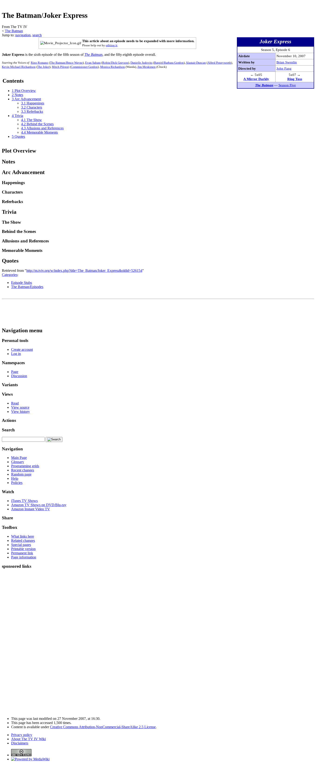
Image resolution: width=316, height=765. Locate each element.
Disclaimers (19, 743)
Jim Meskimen (146, 67)
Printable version (23, 549)
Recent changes (22, 470)
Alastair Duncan (196, 62)
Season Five (287, 85)
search (37, 35)
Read (15, 403)
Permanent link (22, 553)
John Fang (283, 68)
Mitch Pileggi (60, 67)
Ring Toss (294, 79)
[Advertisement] (230, 3)
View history (20, 412)
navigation (23, 35)
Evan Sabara (93, 62)
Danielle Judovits (141, 62)
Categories (9, 275)
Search (8, 429)
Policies (16, 483)
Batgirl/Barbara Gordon (169, 62)
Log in (16, 354)
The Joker (43, 67)
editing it (111, 45)
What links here (22, 536)
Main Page (19, 458)
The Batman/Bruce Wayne (66, 62)
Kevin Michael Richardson (19, 67)
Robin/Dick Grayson (115, 62)
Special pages (21, 545)
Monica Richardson (112, 67)
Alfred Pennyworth (219, 62)
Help (14, 478)
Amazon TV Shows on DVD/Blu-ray (38, 505)
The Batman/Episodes (27, 287)
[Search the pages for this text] (54, 439)
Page (14, 372)
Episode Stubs (21, 283)
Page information (23, 557)
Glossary (17, 462)
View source (20, 407)
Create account (22, 349)
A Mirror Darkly (256, 79)
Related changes (23, 540)
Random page (21, 474)
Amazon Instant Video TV (30, 509)
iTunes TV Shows (24, 501)
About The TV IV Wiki (28, 739)
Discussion (19, 376)
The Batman (14, 31)
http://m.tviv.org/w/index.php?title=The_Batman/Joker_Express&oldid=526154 (84, 271)
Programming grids (25, 466)
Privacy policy (21, 735)
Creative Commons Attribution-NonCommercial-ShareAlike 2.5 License (103, 727)
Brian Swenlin (286, 62)
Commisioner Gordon (84, 67)
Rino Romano (39, 62)
